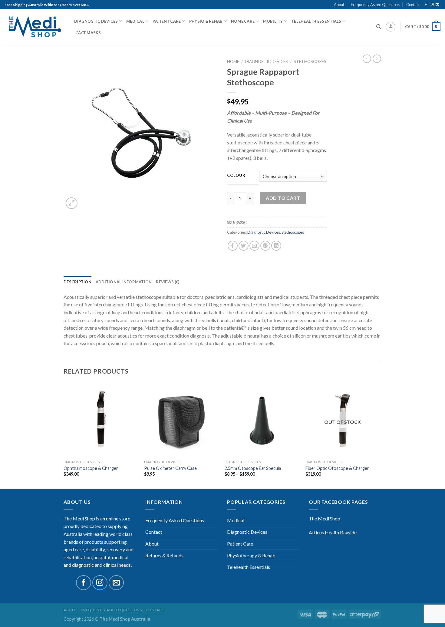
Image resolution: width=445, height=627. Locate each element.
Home (233, 61)
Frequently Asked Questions (375, 4)
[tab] (77, 282)
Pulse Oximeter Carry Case (170, 468)
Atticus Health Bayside (333, 532)
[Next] (379, 435)
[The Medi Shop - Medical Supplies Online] (35, 26)
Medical (135, 21)
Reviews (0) (167, 281)
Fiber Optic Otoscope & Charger (337, 468)
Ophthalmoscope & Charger (91, 468)
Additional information (124, 281)
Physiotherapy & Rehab (251, 555)
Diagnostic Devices (96, 21)
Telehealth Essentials (316, 21)
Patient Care (167, 21)
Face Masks (88, 32)
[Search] (378, 26)
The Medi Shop (324, 518)
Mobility (273, 21)
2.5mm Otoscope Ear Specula (253, 468)
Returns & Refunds (164, 555)
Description (77, 281)
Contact (413, 4)
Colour (236, 175)
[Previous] (63, 435)
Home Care (243, 21)
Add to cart (283, 198)
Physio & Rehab (206, 21)
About (339, 4)
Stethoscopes (310, 61)
